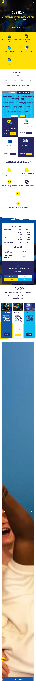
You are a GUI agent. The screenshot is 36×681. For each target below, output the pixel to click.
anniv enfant (11, 279)
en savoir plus (14, 116)
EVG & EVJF (25, 276)
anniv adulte (25, 279)
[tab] (5, 80)
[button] (33, 2)
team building (11, 276)
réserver (22, 116)
